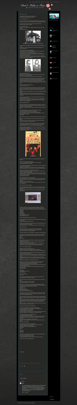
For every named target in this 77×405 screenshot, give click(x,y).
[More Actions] (45, 383)
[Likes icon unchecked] (22, 392)
